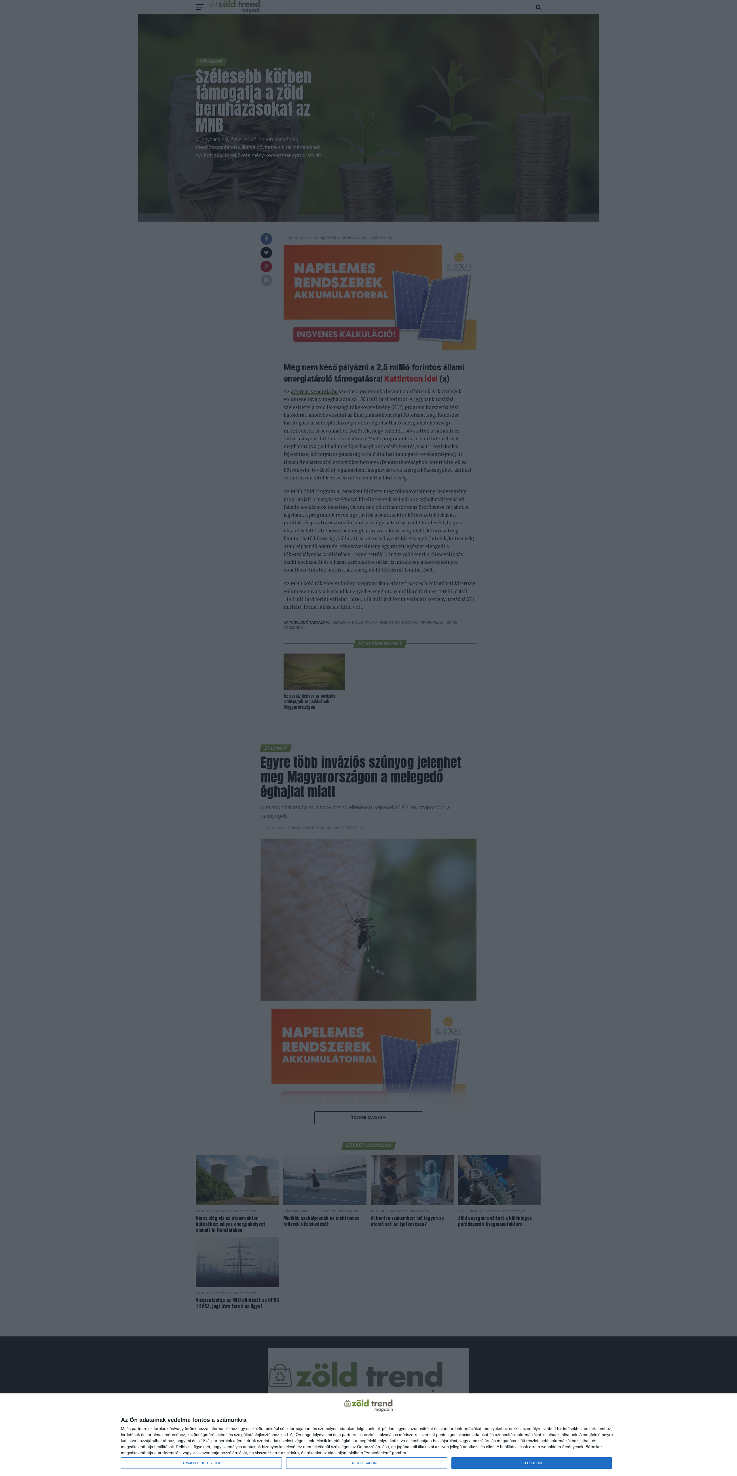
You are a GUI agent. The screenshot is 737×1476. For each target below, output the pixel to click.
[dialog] (368, 1435)
